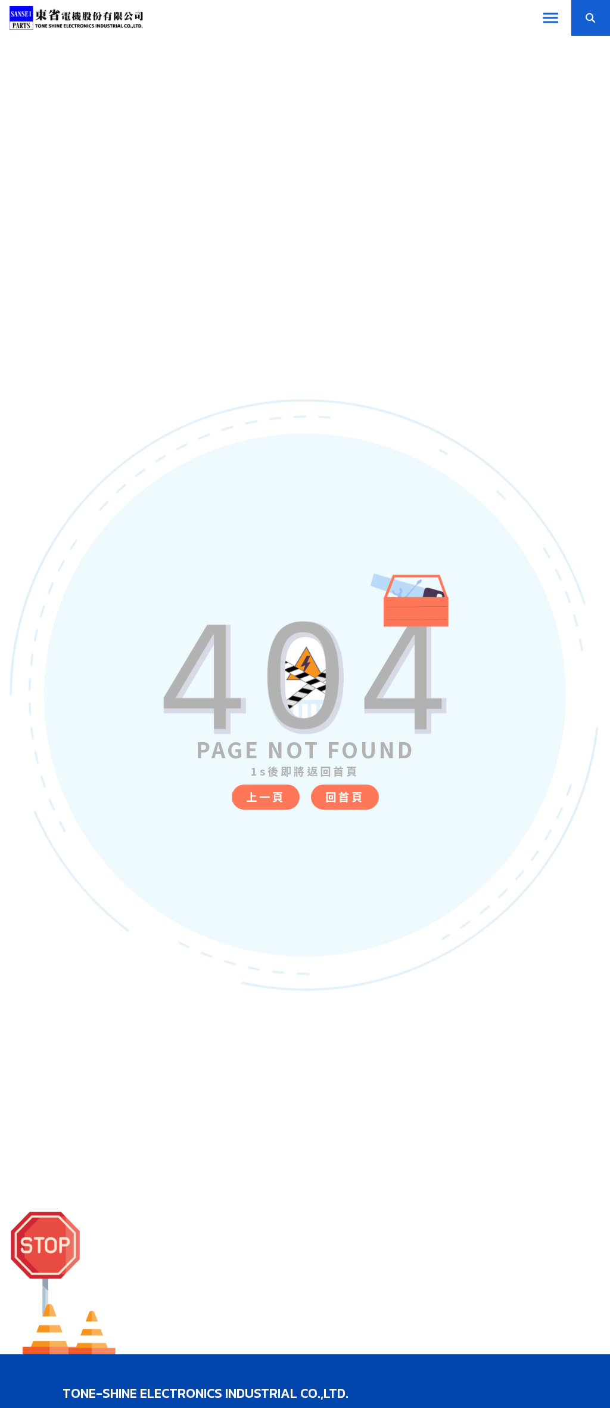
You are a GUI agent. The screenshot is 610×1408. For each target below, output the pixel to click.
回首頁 (345, 796)
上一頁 (265, 796)
